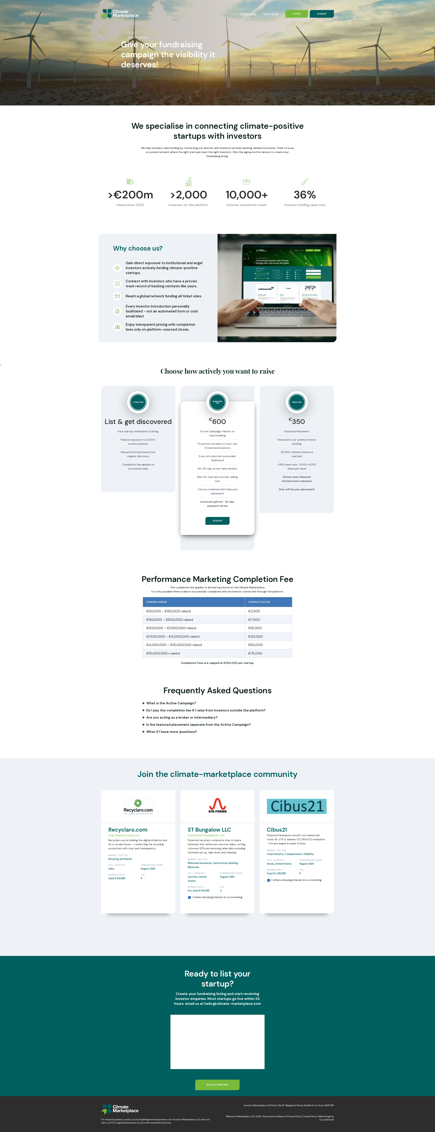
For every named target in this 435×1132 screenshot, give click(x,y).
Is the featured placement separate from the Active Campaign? (198, 724)
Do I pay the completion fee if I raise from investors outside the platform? (206, 710)
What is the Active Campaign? (171, 703)
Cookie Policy (310, 1116)
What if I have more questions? (171, 731)
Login (297, 13)
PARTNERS (271, 14)
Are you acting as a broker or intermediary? (182, 717)
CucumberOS (326, 1119)
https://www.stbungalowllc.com (206, 835)
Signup (322, 13)
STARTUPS (248, 14)
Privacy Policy (294, 1116)
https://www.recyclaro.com (124, 835)
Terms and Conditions (274, 1116)
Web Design (324, 1116)
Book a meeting (217, 1084)
